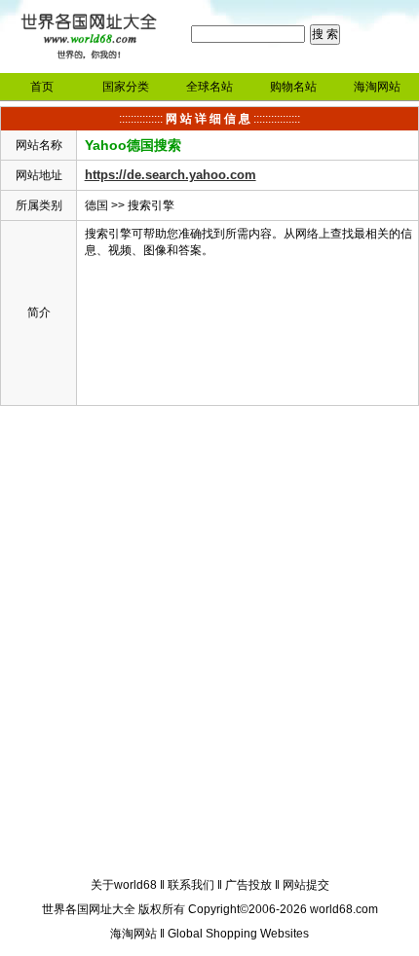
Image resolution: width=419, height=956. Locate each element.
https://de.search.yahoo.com (170, 174)
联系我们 (191, 885)
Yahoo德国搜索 (133, 145)
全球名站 (209, 86)
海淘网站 (377, 86)
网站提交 (306, 885)
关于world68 (124, 885)
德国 (96, 205)
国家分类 (125, 86)
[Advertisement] (209, 644)
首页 (42, 86)
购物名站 (293, 86)
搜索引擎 (151, 205)
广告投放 (248, 885)
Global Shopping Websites (238, 933)
